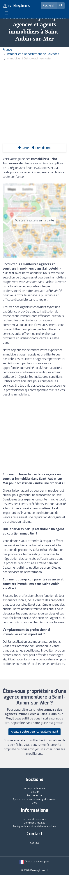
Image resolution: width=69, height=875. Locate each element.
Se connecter (34, 795)
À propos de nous (34, 788)
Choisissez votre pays (37, 861)
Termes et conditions (34, 819)
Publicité (34, 792)
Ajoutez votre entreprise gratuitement (34, 799)
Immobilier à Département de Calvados (33, 54)
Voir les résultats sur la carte (34, 220)
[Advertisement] (34, 97)
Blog (34, 802)
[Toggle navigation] (6, 13)
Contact (34, 842)
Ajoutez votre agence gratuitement (34, 732)
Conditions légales (34, 822)
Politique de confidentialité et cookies (34, 826)
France (7, 49)
